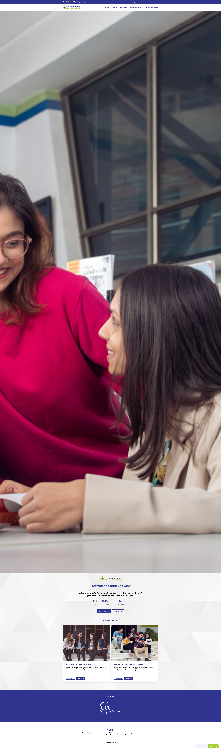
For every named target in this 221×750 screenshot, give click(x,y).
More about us (104, 611)
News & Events (116, 2)
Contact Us (154, 7)
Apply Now (81, 678)
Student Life (123, 7)
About (107, 7)
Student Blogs (125, 2)
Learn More (70, 678)
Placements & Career (135, 7)
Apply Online (142, 2)
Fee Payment (134, 2)
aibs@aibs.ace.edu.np (80, 2)
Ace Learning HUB (153, 2)
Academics (114, 7)
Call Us (67, 2)
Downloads (146, 7)
